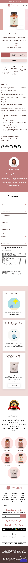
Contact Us (22, 499)
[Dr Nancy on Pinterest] (20, 521)
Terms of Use (14, 493)
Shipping (14, 501)
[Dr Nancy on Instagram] (7, 521)
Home (5, 493)
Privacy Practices (14, 495)
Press (23, 504)
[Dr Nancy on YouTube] (14, 521)
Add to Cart (14, 385)
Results (5, 505)
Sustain (22, 501)
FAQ (14, 504)
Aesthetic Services (5, 503)
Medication (5, 497)
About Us (22, 497)
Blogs (22, 493)
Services (5, 495)
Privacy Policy (14, 497)
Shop (23, 495)
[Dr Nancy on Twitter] (17, 521)
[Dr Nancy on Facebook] (10, 521)
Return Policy (14, 499)
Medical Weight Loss (5, 500)
